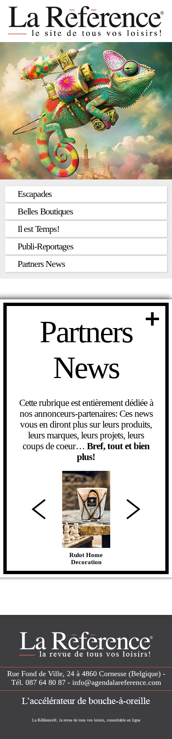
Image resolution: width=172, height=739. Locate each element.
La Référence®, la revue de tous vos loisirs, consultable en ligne (86, 720)
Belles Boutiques (45, 211)
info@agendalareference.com (116, 682)
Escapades (35, 194)
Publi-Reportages (45, 246)
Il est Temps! (38, 229)
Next (133, 509)
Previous (39, 509)
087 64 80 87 (45, 682)
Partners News (41, 264)
